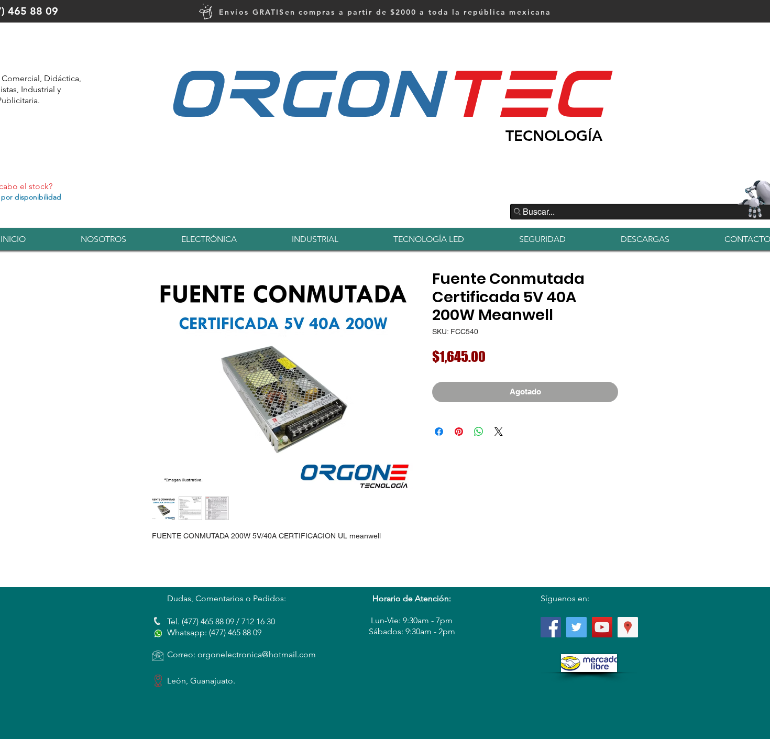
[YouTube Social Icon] (602, 627)
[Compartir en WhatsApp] (478, 431)
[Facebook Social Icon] (551, 627)
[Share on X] (498, 431)
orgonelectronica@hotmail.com (256, 654)
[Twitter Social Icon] (576, 627)
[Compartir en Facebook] (439, 431)
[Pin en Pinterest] (459, 431)
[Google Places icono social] (628, 627)
